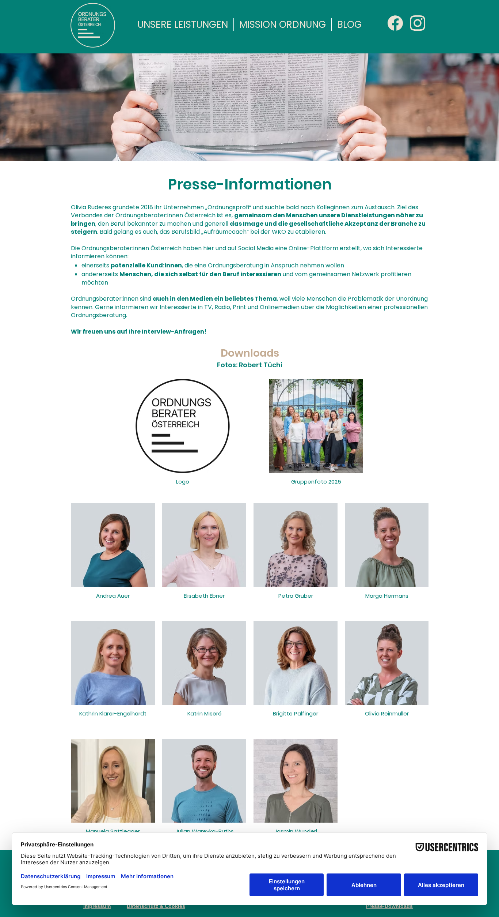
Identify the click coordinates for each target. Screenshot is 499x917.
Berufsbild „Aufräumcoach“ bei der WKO (228, 232)
